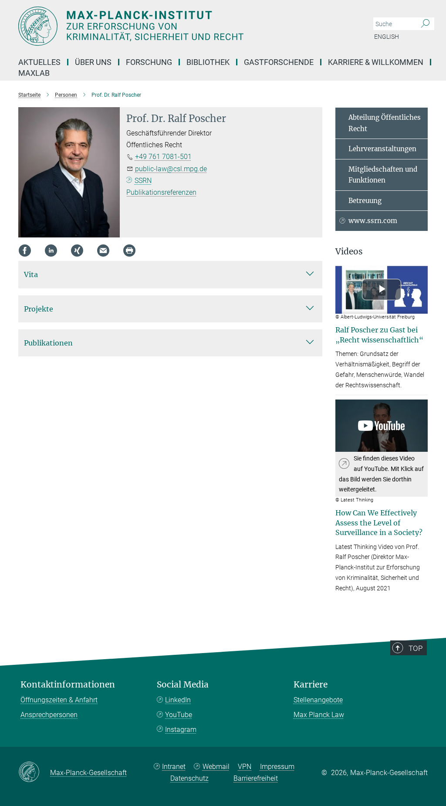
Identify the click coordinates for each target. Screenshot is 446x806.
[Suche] (425, 24)
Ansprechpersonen (49, 715)
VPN (244, 766)
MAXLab (34, 73)
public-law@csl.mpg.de (171, 169)
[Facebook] (24, 250)
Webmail (216, 766)
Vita (31, 274)
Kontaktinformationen (67, 685)
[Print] (129, 250)
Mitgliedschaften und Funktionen (382, 175)
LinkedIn (178, 700)
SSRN (143, 180)
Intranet (174, 766)
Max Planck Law (319, 715)
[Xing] (77, 250)
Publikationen (48, 343)
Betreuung (365, 200)
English (386, 36)
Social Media (183, 685)
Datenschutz (189, 778)
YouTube (178, 715)
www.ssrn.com (372, 221)
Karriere (311, 685)
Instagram (180, 729)
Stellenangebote (318, 700)
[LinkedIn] (50, 250)
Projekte (38, 309)
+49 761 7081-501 (163, 156)
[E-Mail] (103, 250)
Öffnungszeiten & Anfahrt (59, 700)
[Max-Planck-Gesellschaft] (34, 772)
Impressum (277, 766)
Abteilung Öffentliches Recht (384, 123)
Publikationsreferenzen (161, 192)
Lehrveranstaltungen (382, 149)
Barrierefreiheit (255, 778)
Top (415, 648)
